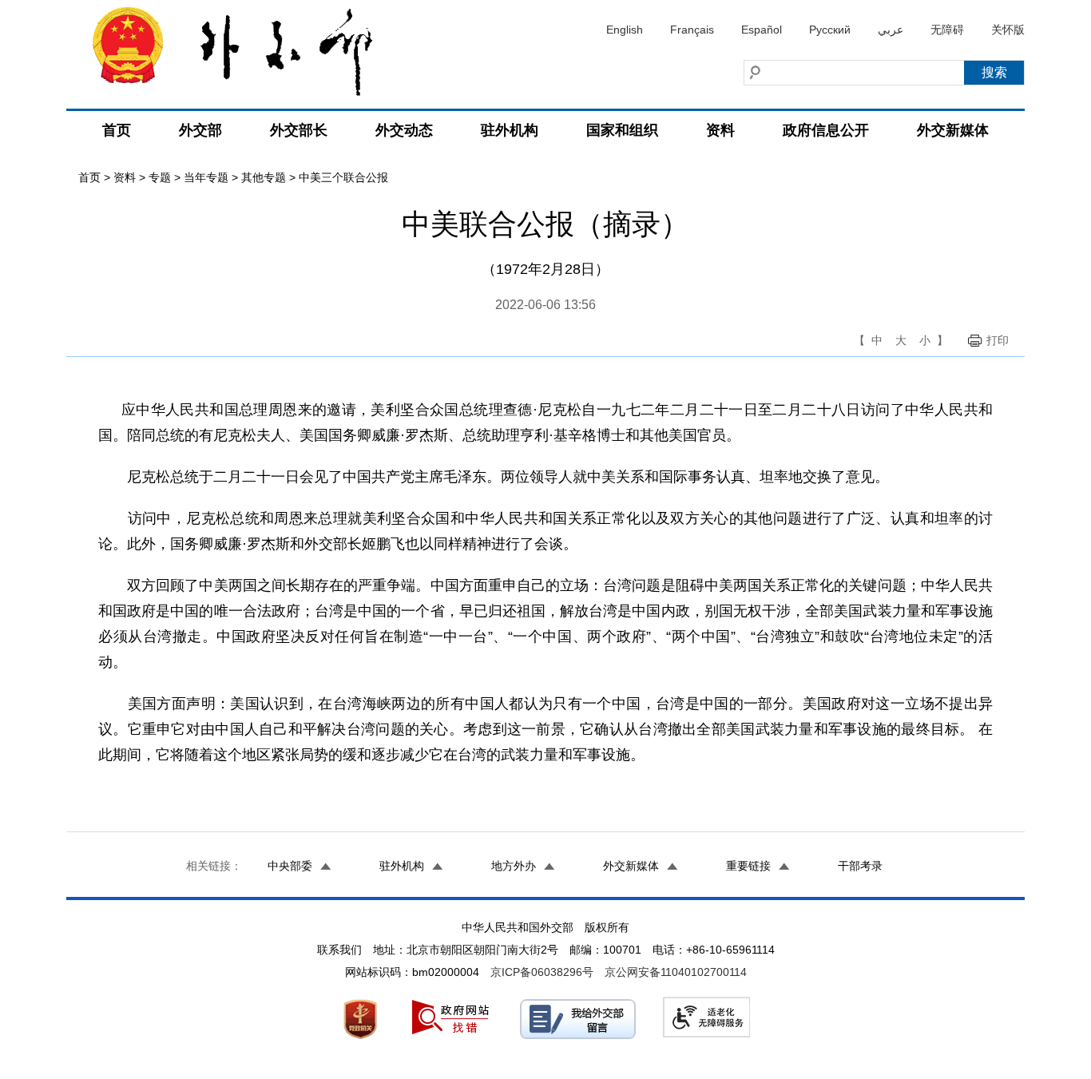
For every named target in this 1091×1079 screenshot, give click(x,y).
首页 (116, 130)
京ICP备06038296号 (541, 972)
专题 (160, 177)
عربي (890, 29)
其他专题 (263, 177)
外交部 (200, 130)
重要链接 (748, 865)
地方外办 (513, 865)
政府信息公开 (826, 130)
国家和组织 (622, 130)
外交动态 (404, 130)
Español (761, 29)
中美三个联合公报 (343, 177)
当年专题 (206, 177)
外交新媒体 (953, 130)
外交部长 (298, 130)
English (624, 29)
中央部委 (290, 865)
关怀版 (1008, 29)
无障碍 (947, 29)
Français (692, 29)
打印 (997, 340)
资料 (720, 130)
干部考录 (860, 865)
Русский (830, 29)
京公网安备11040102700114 (676, 972)
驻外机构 (509, 130)
